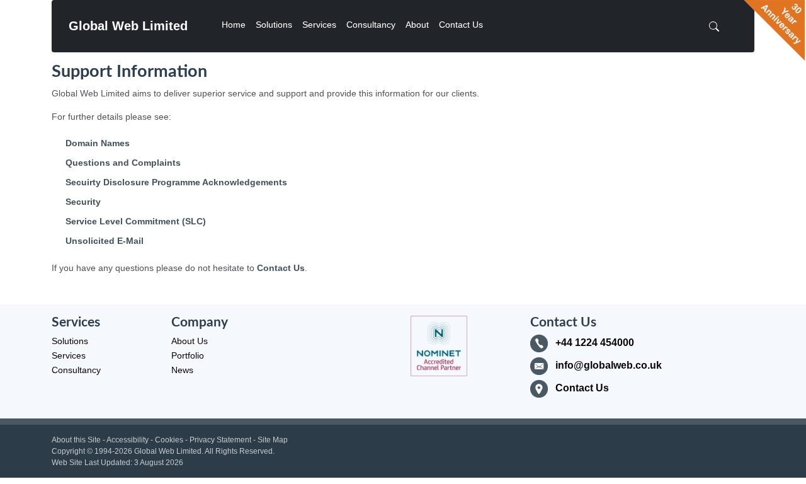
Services (319, 25)
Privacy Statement (220, 439)
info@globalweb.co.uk (608, 365)
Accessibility (127, 439)
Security (83, 202)
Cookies (169, 439)
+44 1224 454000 (594, 342)
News (182, 370)
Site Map (273, 439)
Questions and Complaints (123, 163)
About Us (189, 341)
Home (234, 25)
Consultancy (370, 25)
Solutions (274, 25)
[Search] (718, 26)
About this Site (76, 439)
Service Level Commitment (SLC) (135, 221)
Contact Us (461, 25)
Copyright (68, 451)
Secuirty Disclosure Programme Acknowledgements (176, 182)
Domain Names (97, 143)
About (417, 25)
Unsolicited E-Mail (104, 241)
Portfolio (187, 355)
